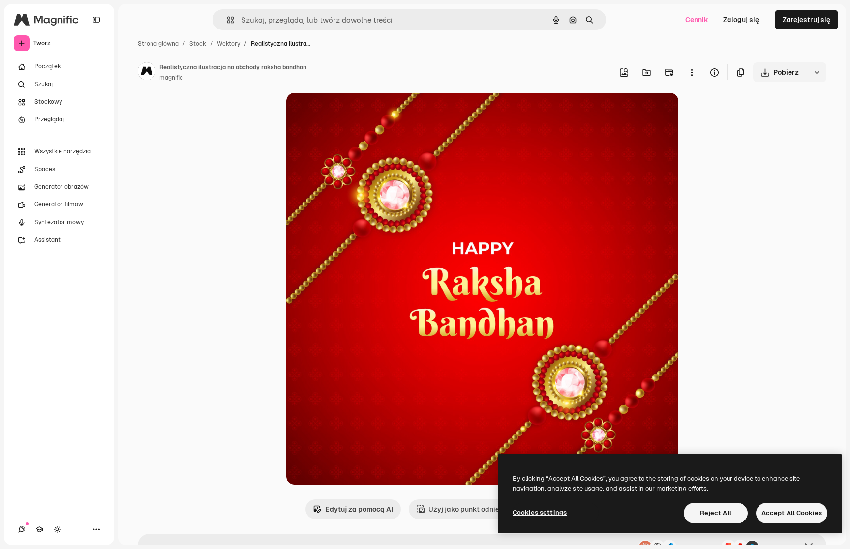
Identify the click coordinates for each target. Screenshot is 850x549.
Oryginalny (354, 111)
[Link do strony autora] (146, 72)
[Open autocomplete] (226, 20)
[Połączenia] (22, 529)
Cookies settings (540, 512)
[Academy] (39, 529)
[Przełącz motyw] (57, 529)
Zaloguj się (741, 19)
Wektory (228, 44)
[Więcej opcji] (691, 72)
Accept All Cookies (791, 513)
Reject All (715, 513)
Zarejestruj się (806, 19)
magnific (171, 78)
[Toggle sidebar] (96, 20)
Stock (197, 44)
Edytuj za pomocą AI (359, 509)
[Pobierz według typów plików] (816, 72)
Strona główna (158, 44)
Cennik (696, 19)
